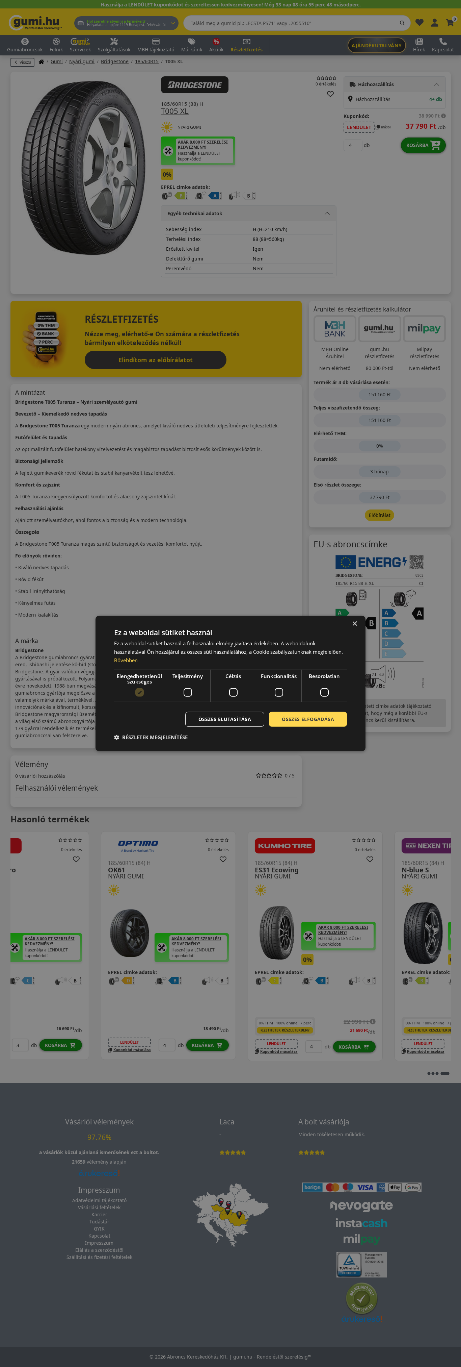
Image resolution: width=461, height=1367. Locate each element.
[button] (151, 737)
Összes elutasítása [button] (224, 719)
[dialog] (230, 683)
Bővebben (126, 660)
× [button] (354, 623)
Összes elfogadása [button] (308, 719)
